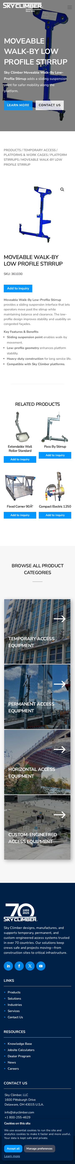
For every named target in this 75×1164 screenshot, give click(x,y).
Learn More (18, 105)
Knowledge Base (20, 1044)
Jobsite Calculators (21, 1050)
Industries (15, 1005)
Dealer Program (19, 1056)
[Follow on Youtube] (40, 966)
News (12, 1062)
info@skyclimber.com (19, 1112)
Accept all (13, 1149)
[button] (62, 189)
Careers (13, 1069)
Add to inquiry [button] (19, 459)
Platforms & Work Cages (26, 155)
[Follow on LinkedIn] (8, 966)
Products (12, 150)
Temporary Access (39, 150)
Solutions (14, 998)
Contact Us (50, 105)
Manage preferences (39, 1149)
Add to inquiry (18, 288)
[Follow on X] (30, 966)
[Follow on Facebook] (19, 966)
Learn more (12, 1156)
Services (14, 1011)
